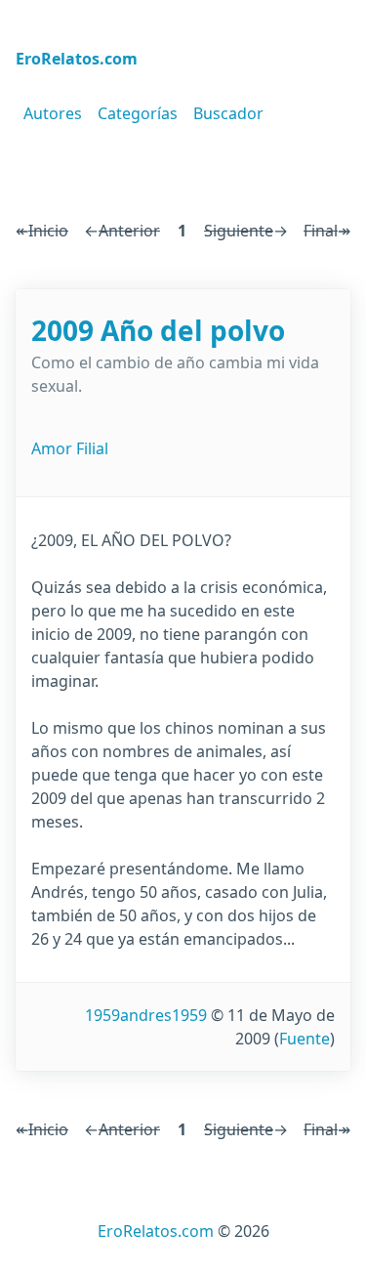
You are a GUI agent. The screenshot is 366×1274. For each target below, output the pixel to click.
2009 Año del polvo (158, 330)
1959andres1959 (146, 1015)
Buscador (228, 113)
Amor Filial (69, 448)
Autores (52, 113)
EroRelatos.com (156, 1231)
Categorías (138, 113)
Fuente (304, 1038)
